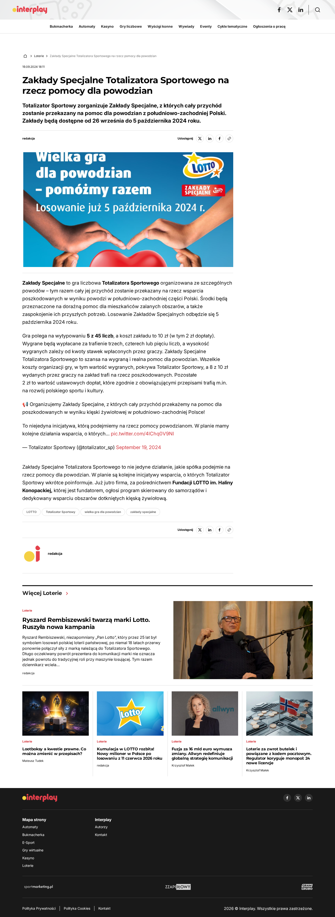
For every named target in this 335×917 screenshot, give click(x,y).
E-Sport (28, 842)
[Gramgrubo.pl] (307, 887)
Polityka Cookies (77, 908)
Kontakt (101, 835)
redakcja (28, 138)
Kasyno (28, 858)
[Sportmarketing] (38, 887)
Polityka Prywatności (39, 908)
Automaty (30, 827)
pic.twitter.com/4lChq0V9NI (142, 434)
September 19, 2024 (138, 447)
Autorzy (101, 827)
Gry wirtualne (32, 850)
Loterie (39, 56)
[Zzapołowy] (178, 887)
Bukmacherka (33, 835)
